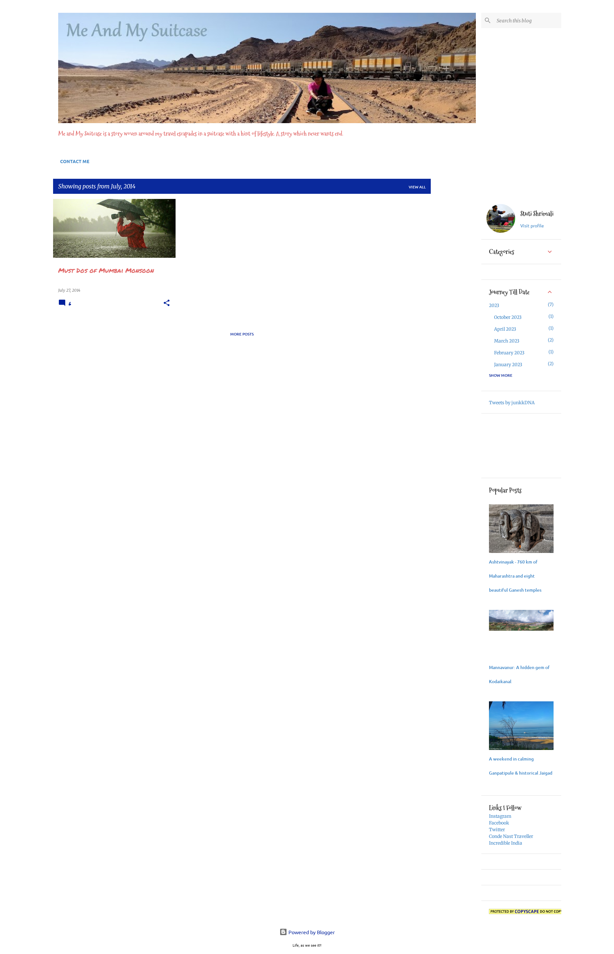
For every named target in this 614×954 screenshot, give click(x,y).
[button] (166, 303)
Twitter (497, 829)
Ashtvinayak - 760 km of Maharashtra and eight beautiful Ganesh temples (515, 576)
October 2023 (508, 317)
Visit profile (532, 225)
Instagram (500, 816)
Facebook (499, 823)
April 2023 (505, 329)
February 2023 (509, 353)
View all (417, 187)
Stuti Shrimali (537, 214)
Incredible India (505, 843)
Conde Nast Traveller (511, 836)
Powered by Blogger (311, 932)
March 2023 (506, 341)
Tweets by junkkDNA (512, 403)
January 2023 (508, 364)
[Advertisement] (456, 295)
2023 (494, 305)
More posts (242, 334)
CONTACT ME (74, 161)
